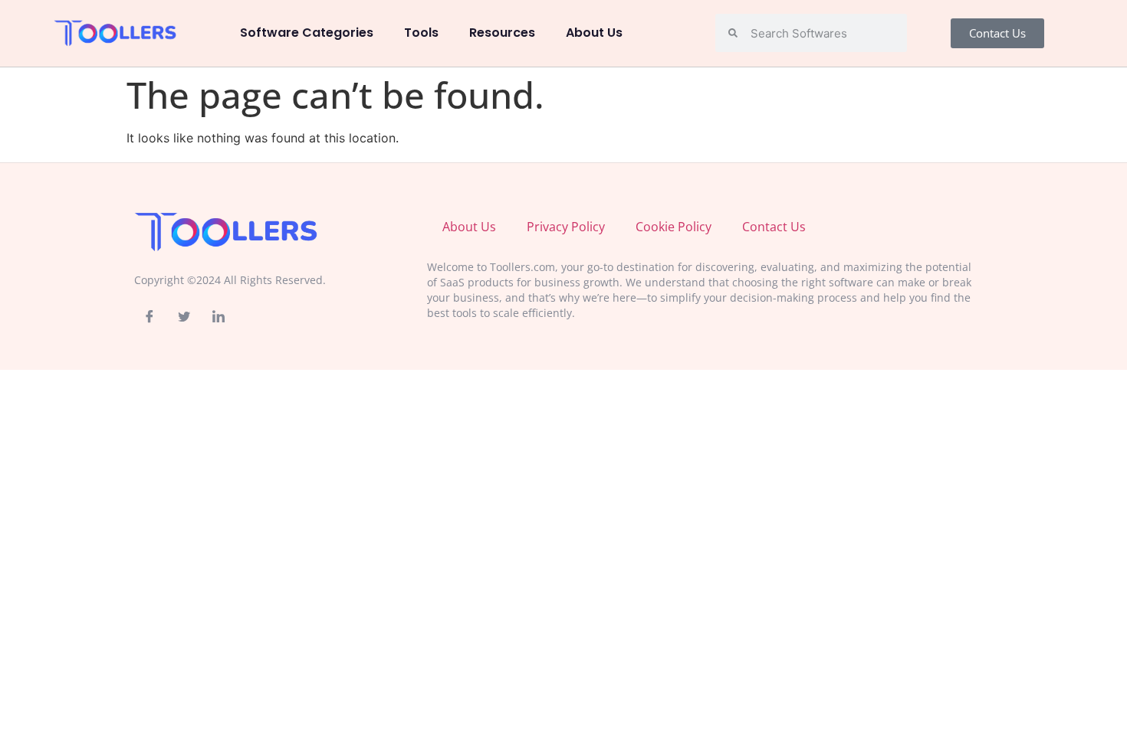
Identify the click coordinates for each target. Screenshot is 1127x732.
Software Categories (306, 32)
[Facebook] (149, 316)
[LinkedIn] (218, 316)
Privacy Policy (566, 226)
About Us (594, 32)
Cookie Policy (673, 226)
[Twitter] (184, 316)
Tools (421, 32)
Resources (502, 32)
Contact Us (774, 226)
